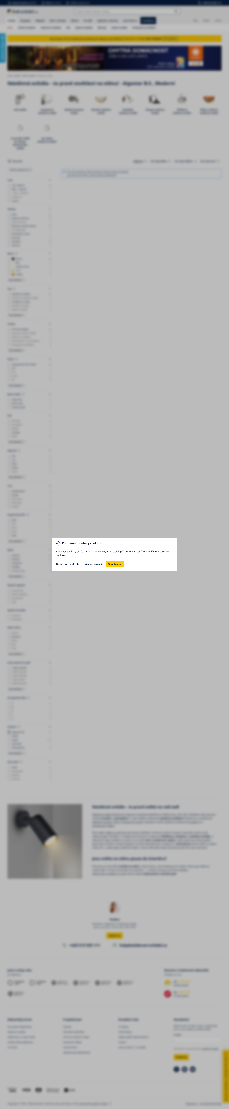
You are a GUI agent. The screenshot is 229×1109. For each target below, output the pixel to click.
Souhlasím (114, 564)
